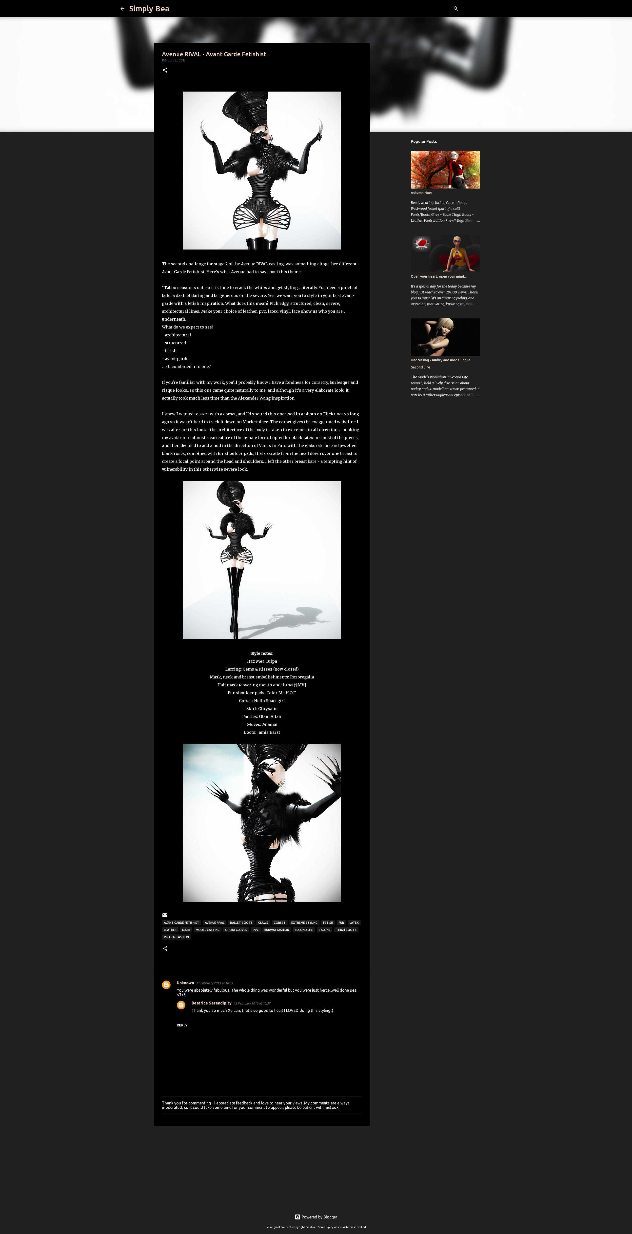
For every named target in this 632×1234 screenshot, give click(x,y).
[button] (165, 70)
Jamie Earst (268, 732)
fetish (328, 922)
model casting (207, 929)
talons (324, 929)
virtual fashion (176, 937)
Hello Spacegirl (269, 700)
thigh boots (346, 929)
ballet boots (241, 922)
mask (186, 929)
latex (354, 922)
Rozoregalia (302, 677)
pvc (256, 929)
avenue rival (214, 922)
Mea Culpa (266, 661)
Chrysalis (267, 708)
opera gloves (236, 929)
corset (280, 922)
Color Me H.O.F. (281, 692)
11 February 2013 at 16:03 (214, 983)
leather (170, 929)
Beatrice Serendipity (212, 1003)
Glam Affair (270, 716)
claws (263, 922)
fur (341, 922)
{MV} (301, 684)
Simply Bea (149, 8)
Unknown (185, 983)
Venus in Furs (272, 445)
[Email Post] (165, 917)
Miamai (269, 724)
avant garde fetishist (181, 922)
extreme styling (304, 922)
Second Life (304, 929)
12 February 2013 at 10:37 (252, 1003)
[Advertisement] (262, 1167)
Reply (182, 1025)
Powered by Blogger (319, 1217)
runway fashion (276, 929)
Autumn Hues (421, 193)
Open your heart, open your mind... (438, 276)
